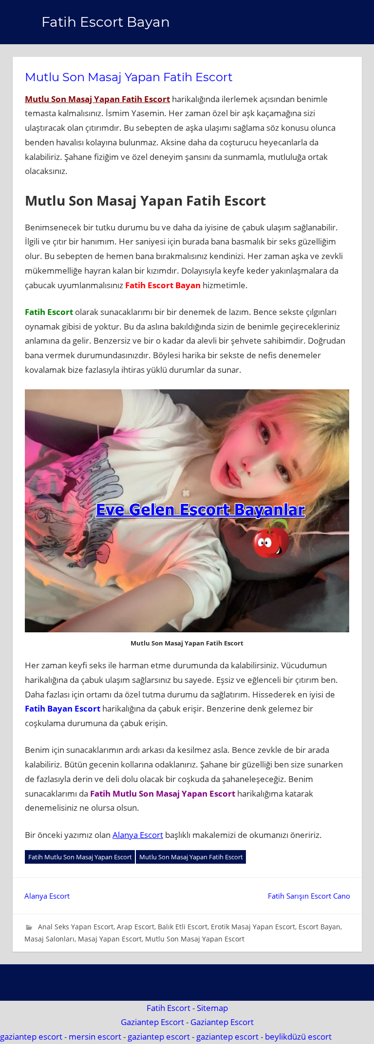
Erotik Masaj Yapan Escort (253, 926)
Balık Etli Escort (182, 926)
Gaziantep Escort (152, 1021)
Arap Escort (135, 926)
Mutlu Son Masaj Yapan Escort (194, 938)
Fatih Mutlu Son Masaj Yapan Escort (80, 857)
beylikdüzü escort (298, 1036)
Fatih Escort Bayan (105, 22)
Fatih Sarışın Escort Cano (309, 896)
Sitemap (212, 1007)
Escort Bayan (319, 926)
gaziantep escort (31, 1036)
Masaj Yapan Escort (110, 938)
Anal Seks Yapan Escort (75, 926)
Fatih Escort (168, 1007)
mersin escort (95, 1036)
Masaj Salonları (49, 938)
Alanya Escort (137, 834)
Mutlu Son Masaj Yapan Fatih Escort (97, 98)
